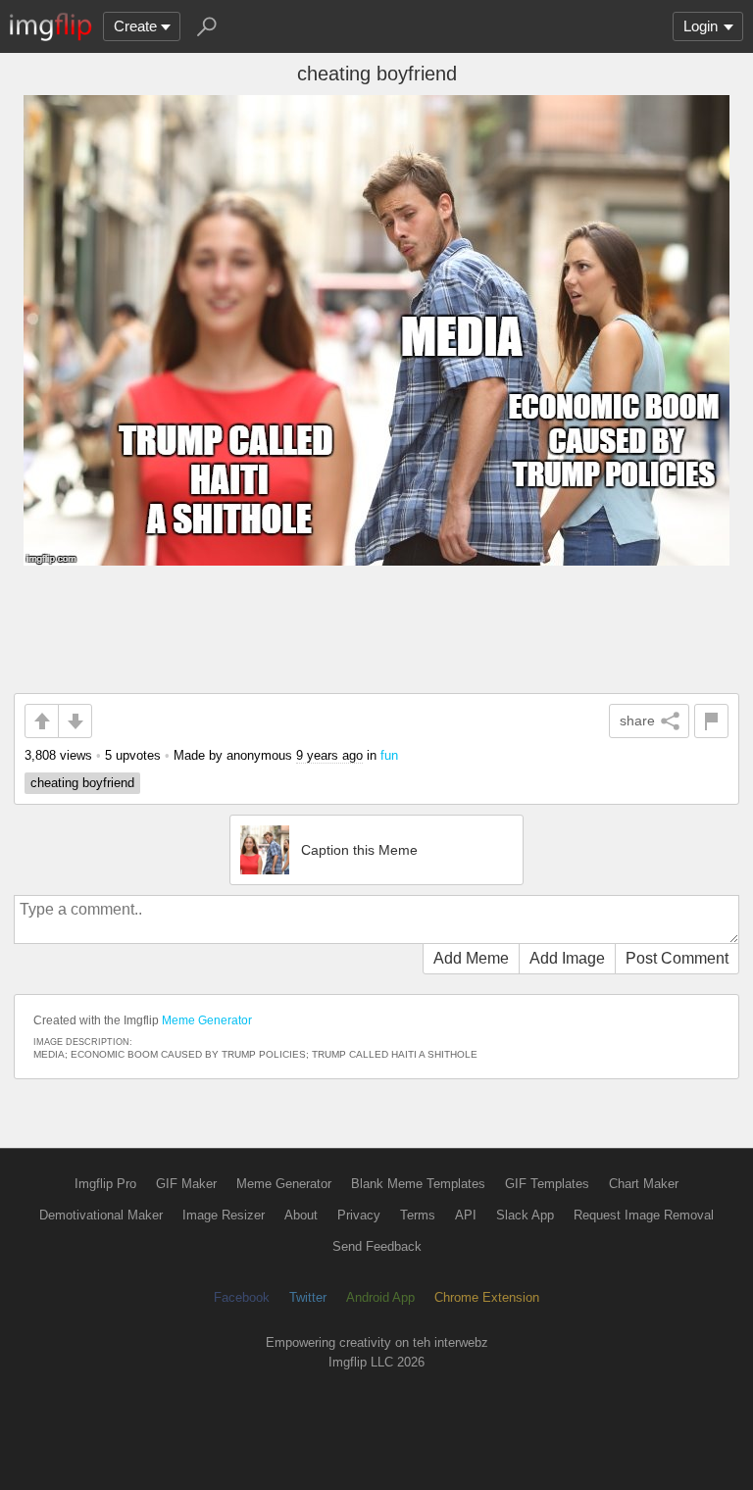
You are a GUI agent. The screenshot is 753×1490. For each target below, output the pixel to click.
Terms (417, 1215)
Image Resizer (223, 1215)
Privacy (358, 1215)
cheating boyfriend (82, 782)
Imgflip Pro (105, 1183)
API (466, 1215)
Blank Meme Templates (418, 1183)
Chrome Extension (486, 1297)
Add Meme (471, 958)
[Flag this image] (711, 721)
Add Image (567, 958)
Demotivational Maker (101, 1215)
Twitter (307, 1297)
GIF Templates (547, 1183)
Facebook (242, 1297)
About (301, 1215)
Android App (380, 1297)
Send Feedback (377, 1246)
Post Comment (677, 958)
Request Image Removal (644, 1215)
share (637, 720)
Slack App (525, 1215)
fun (389, 755)
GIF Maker (186, 1183)
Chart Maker (643, 1183)
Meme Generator (207, 1020)
